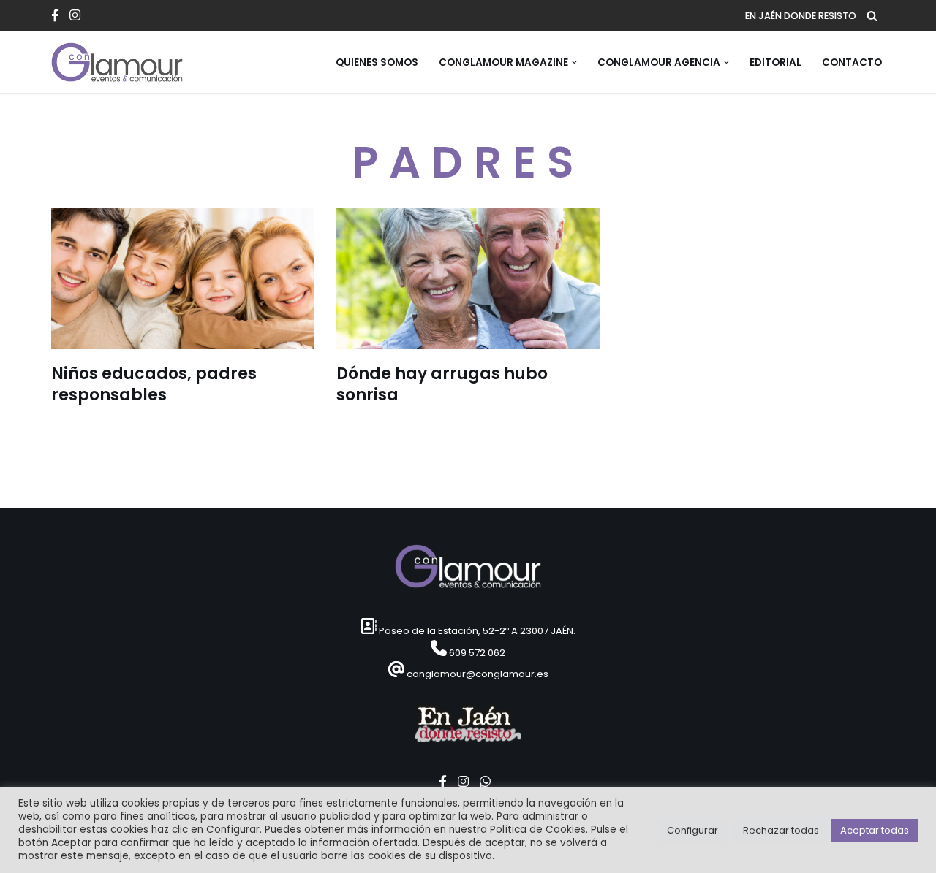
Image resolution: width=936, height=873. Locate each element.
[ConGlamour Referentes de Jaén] (117, 62)
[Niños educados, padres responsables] (182, 279)
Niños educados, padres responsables (154, 384)
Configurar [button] (692, 830)
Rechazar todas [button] (781, 830)
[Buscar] (872, 15)
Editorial (775, 62)
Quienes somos (377, 62)
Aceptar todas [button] (874, 830)
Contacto (852, 62)
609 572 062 (477, 653)
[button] (574, 62)
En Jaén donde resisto (800, 15)
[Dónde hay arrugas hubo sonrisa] (468, 279)
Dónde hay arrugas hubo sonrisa (442, 384)
